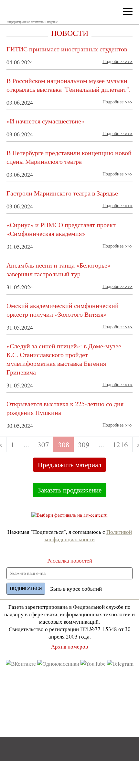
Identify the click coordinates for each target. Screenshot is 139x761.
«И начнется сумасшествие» (45, 121)
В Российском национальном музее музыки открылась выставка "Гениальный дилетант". (68, 85)
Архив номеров (69, 646)
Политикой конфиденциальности (88, 535)
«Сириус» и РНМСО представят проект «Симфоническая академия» (61, 229)
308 (64, 444)
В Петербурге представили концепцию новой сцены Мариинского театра (69, 157)
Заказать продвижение (69, 489)
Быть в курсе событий (76, 588)
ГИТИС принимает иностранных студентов (66, 49)
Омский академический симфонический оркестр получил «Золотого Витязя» (62, 310)
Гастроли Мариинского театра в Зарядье (62, 193)
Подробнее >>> (117, 61)
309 (84, 444)
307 (43, 444)
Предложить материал (69, 464)
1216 (120, 444)
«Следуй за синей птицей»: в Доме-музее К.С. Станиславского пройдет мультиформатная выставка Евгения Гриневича (63, 359)
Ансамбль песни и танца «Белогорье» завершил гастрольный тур (58, 269)
